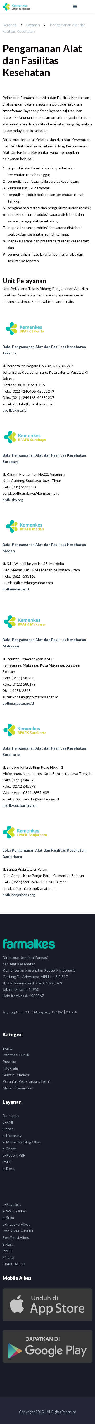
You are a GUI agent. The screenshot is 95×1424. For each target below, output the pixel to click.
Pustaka (9, 1061)
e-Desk (9, 1168)
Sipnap (8, 1129)
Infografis (11, 1068)
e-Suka (8, 1217)
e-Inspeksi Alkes (16, 1224)
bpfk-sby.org (13, 499)
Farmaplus (11, 1115)
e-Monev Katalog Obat (22, 1142)
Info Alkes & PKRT (18, 1231)
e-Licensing (12, 1135)
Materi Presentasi (17, 1088)
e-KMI (8, 1122)
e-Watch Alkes (15, 1211)
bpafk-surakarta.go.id (20, 805)
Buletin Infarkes (16, 1074)
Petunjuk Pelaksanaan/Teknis (27, 1081)
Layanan (33, 25)
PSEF (7, 1162)
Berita (8, 1048)
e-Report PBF (14, 1155)
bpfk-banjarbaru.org (19, 894)
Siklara (8, 1244)
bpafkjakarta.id (15, 410)
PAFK (7, 1250)
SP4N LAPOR (14, 1264)
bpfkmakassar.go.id (18, 703)
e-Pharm (10, 1148)
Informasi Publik (16, 1055)
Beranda (9, 25)
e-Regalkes (12, 1204)
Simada (8, 1257)
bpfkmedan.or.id (16, 589)
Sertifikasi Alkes (16, 1237)
